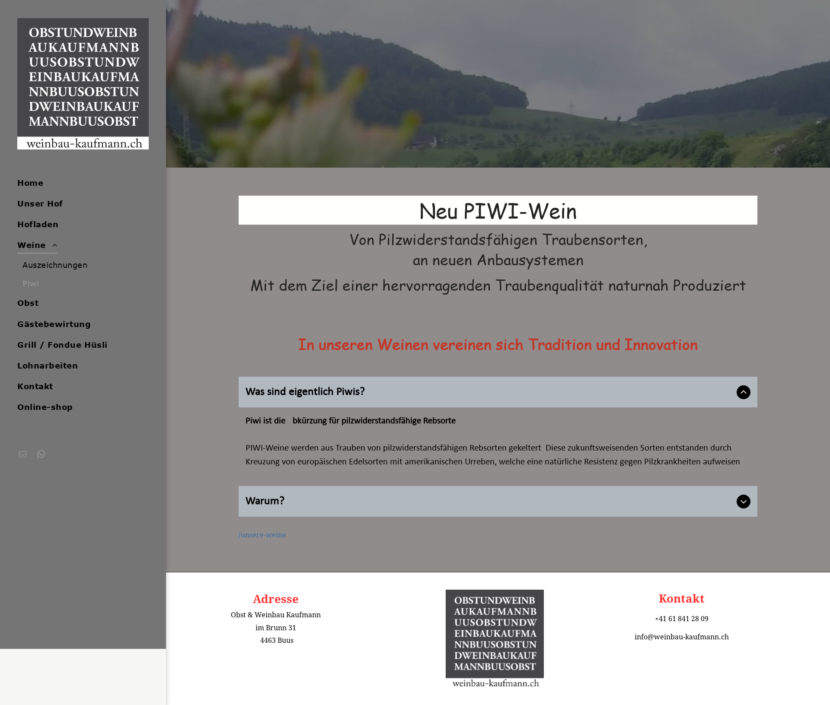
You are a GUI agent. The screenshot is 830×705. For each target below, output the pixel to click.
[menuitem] (79, 182)
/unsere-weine (262, 535)
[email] (23, 455)
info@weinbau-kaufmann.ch (682, 637)
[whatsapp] (41, 455)
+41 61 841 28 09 (682, 619)
